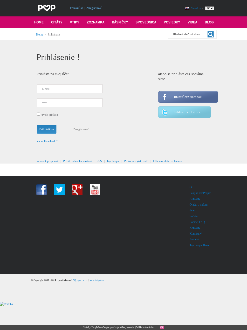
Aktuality (195, 199)
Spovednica (146, 22)
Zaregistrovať (94, 8)
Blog (209, 22)
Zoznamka (95, 22)
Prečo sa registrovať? (136, 161)
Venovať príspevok (47, 161)
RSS (99, 161)
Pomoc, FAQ (197, 222)
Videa (192, 22)
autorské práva (96, 280)
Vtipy (74, 22)
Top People (113, 161)
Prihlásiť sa (76, 8)
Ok (161, 327)
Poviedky (172, 22)
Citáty (56, 22)
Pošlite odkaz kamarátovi (77, 161)
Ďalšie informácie (144, 327)
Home (39, 22)
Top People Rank (199, 245)
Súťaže (194, 216)
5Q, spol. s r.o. (80, 280)
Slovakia (196, 8)
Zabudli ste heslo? (47, 141)
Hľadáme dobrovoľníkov (167, 161)
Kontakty (195, 228)
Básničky (120, 22)
